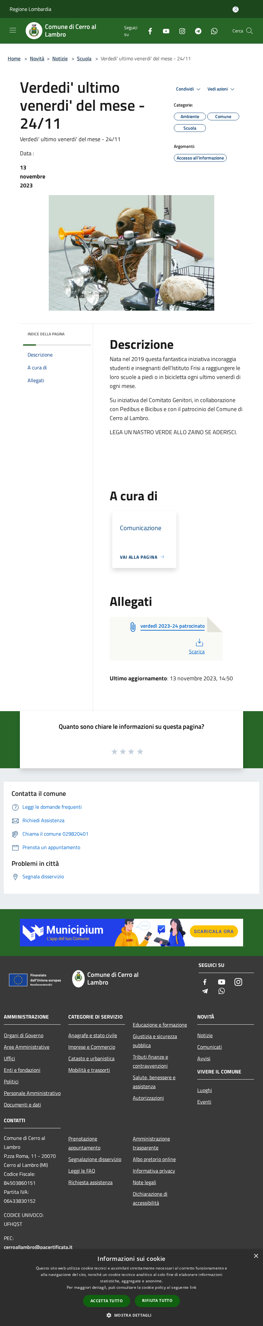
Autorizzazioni (148, 1098)
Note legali (144, 1182)
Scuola (84, 58)
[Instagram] (179, 30)
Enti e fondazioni (22, 1070)
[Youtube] (163, 30)
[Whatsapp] (211, 30)
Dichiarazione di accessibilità (150, 1198)
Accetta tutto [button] (106, 1301)
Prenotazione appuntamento (84, 1143)
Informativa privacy (154, 1171)
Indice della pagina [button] (46, 334)
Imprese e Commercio (91, 1047)
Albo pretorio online (154, 1159)
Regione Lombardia (30, 9)
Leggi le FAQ (81, 1171)
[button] (131, 1315)
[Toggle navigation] (13, 30)
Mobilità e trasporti (89, 1070)
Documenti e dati (22, 1104)
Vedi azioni (218, 88)
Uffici (9, 1058)
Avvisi (203, 1058)
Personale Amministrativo (32, 1093)
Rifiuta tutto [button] (157, 1300)
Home (14, 58)
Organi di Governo (23, 1035)
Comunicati (209, 1047)
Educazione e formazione (160, 1025)
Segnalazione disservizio (94, 1159)
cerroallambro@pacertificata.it (38, 1247)
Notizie (60, 58)
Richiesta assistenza (90, 1182)
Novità (37, 58)
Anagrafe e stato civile (92, 1035)
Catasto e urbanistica (91, 1058)
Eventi (204, 1102)
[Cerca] (249, 31)
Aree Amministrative (26, 1047)
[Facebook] (147, 30)
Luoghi (204, 1090)
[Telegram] (195, 30)
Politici (11, 1081)
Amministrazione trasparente (151, 1143)
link (193, 1287)
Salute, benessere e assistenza (154, 1081)
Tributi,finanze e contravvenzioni (150, 1061)
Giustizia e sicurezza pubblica (155, 1040)
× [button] (255, 1256)
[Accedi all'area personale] (235, 9)
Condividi (185, 88)
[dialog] (131, 1287)
